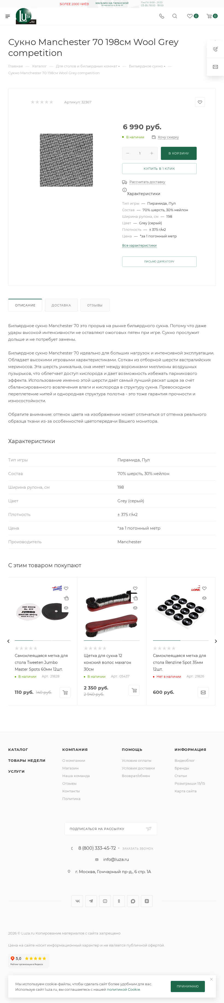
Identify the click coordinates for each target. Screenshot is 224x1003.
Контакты (71, 791)
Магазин (70, 768)
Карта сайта (186, 791)
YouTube (105, 901)
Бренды (182, 768)
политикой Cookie (123, 989)
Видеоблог (185, 760)
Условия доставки (138, 768)
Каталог (18, 749)
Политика (71, 798)
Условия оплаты (136, 760)
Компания (75, 749)
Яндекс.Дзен (147, 901)
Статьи (181, 776)
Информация (191, 749)
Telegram (91, 901)
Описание (25, 305)
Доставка (61, 305)
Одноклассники (119, 901)
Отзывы (95, 305)
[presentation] (8, 641)
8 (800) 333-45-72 (97, 848)
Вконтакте (77, 901)
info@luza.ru (116, 859)
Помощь (132, 749)
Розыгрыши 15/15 (190, 783)
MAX (133, 901)
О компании (73, 760)
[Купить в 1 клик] (66, 598)
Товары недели (26, 760)
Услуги (16, 771)
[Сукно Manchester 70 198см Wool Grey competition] (66, 160)
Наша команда (76, 776)
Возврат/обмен (136, 776)
